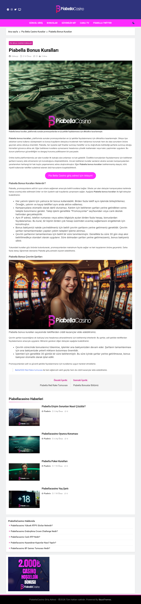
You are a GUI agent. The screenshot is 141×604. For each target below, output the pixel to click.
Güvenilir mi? (69, 23)
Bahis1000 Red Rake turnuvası (29, 370)
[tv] (19, 9)
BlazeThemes (105, 599)
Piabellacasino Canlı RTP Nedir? (25, 537)
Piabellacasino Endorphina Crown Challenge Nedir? (34, 531)
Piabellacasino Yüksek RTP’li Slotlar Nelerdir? (32, 525)
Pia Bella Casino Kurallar (21, 43)
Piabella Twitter (102, 23)
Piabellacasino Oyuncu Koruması (60, 433)
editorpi (15, 56)
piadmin (47, 411)
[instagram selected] (11, 9)
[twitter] (15, 9)
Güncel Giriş (36, 23)
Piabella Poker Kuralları (55, 461)
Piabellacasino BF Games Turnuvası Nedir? (30, 548)
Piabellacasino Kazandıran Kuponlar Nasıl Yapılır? (33, 542)
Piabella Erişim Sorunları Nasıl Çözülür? (64, 406)
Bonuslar (52, 23)
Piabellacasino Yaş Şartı (55, 488)
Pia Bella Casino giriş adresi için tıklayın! (70, 175)
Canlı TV (84, 23)
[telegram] (8, 9)
